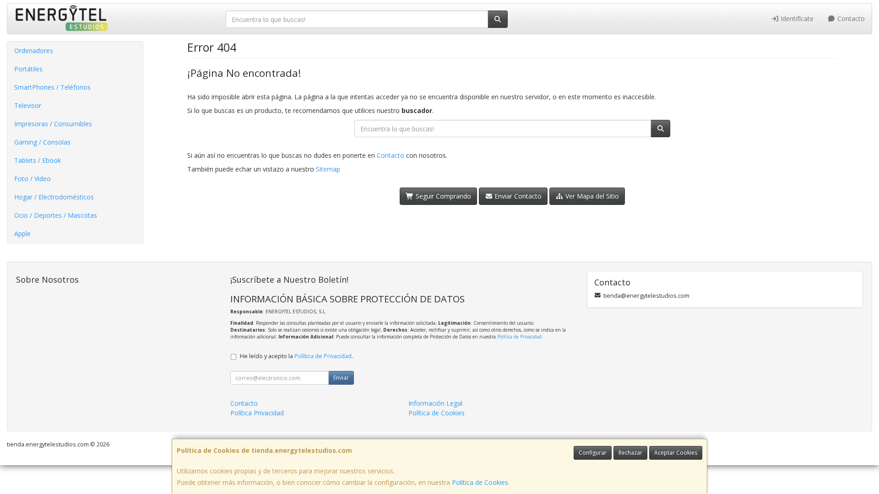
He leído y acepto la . (296, 356)
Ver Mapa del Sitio (591, 196)
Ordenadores (33, 50)
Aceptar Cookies (675, 452)
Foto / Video (32, 178)
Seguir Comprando (442, 196)
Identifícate (796, 18)
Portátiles (28, 68)
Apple (22, 233)
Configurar (593, 452)
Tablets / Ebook (37, 160)
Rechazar (630, 452)
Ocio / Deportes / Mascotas (55, 215)
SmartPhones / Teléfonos (52, 87)
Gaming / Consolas (42, 142)
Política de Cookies (480, 482)
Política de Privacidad (519, 336)
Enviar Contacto (517, 196)
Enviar (341, 377)
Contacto (850, 18)
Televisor (27, 105)
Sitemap (328, 169)
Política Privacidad (257, 412)
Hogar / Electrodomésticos (54, 197)
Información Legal (435, 403)
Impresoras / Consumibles (53, 123)
